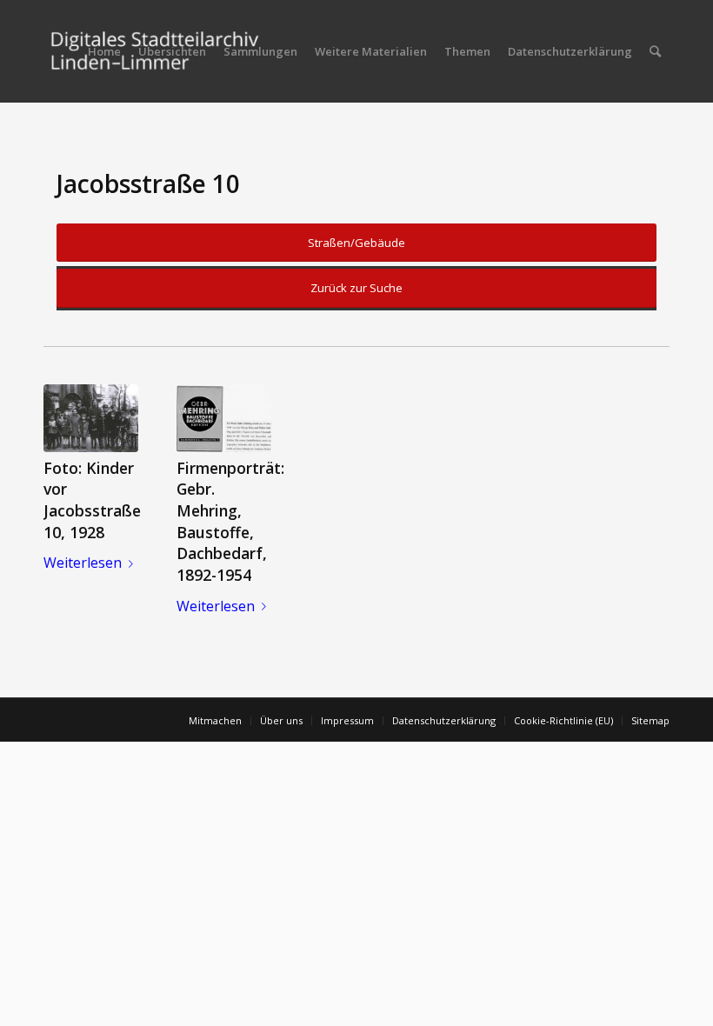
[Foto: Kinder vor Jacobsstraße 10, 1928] (90, 418)
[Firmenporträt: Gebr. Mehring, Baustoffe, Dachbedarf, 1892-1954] (224, 418)
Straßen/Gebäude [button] (356, 242)
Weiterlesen (82, 562)
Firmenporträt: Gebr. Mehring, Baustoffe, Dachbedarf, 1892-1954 (230, 521)
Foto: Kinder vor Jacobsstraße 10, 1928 (92, 500)
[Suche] (655, 51)
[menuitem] (104, 51)
